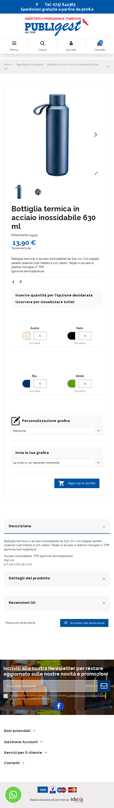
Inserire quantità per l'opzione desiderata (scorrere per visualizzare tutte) (54, 298)
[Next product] (109, 66)
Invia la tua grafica (32, 453)
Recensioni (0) (22, 602)
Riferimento (19, 235)
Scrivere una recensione (86, 623)
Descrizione (20, 526)
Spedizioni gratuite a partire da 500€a (57, 9)
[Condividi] (13, 282)
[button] (95, 134)
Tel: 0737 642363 (60, 4)
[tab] (57, 526)
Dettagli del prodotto (29, 578)
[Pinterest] (21, 282)
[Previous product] (108, 66)
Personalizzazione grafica (46, 421)
